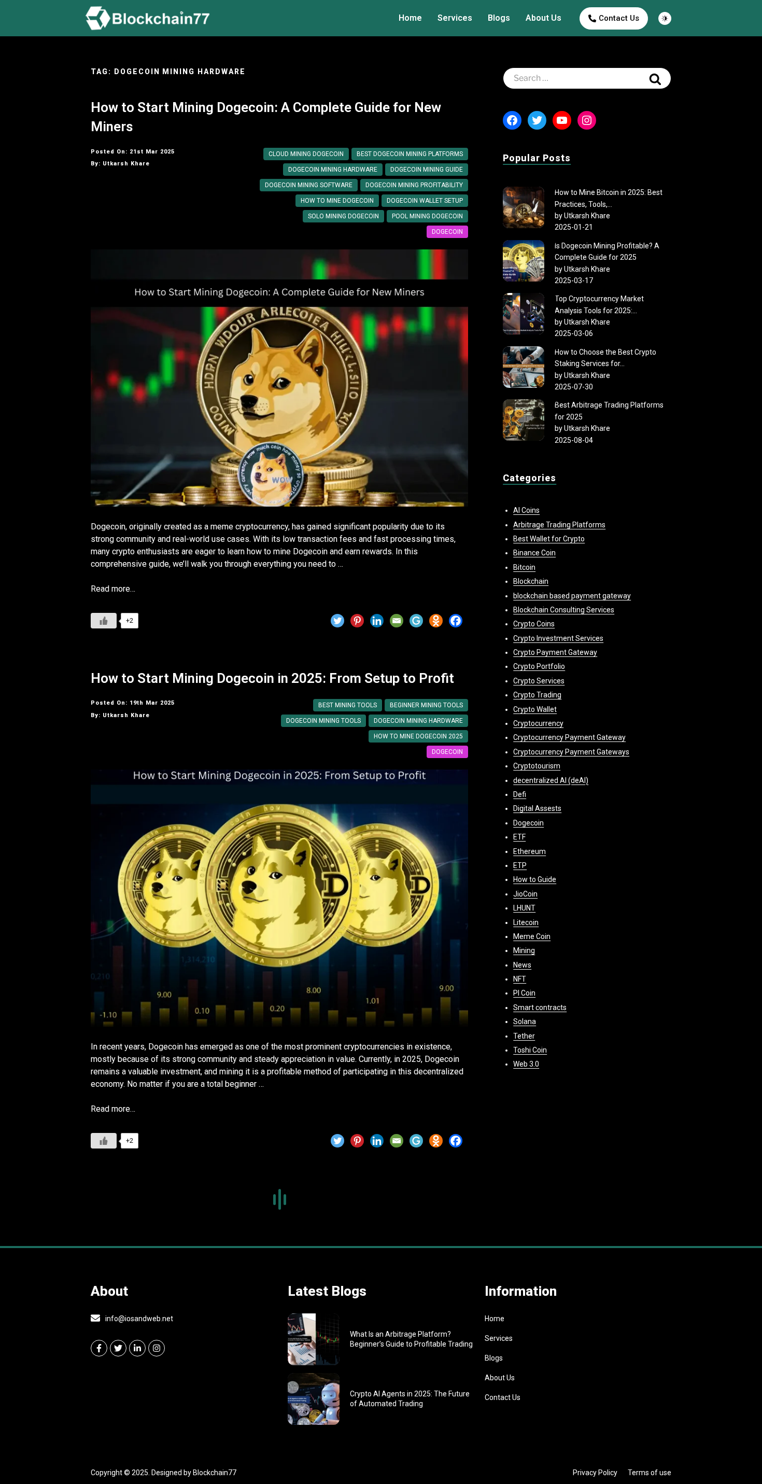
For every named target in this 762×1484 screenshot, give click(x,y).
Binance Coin (534, 553)
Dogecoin (447, 231)
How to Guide (534, 879)
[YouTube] (562, 120)
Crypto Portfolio (539, 666)
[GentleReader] (416, 620)
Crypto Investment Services (558, 638)
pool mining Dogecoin (427, 216)
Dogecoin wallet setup (425, 200)
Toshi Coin (530, 1050)
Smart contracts (540, 1007)
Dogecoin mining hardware (332, 169)
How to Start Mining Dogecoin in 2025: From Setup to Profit (272, 678)
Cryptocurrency (538, 723)
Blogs (499, 18)
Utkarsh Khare (587, 216)
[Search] (655, 78)
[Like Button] (104, 620)
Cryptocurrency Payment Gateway (569, 737)
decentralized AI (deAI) (550, 780)
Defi (519, 794)
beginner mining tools (426, 705)
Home (410, 18)
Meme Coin (532, 936)
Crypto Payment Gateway (555, 652)
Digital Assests (537, 808)
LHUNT (524, 908)
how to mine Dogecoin (337, 200)
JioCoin (525, 894)
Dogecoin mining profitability (414, 185)
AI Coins (526, 510)
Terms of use (649, 1472)
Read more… (113, 589)
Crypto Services (539, 681)
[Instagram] (586, 120)
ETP (520, 865)
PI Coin (524, 993)
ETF (519, 837)
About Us (543, 18)
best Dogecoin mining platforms (410, 154)
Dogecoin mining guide (426, 169)
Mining (524, 950)
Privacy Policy (595, 1472)
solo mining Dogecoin (343, 216)
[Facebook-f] (99, 1348)
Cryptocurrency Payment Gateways (571, 752)
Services (455, 18)
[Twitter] (337, 620)
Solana (524, 1021)
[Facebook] (455, 620)
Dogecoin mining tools (323, 720)
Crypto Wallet (535, 709)
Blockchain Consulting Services (563, 610)
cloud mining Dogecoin (306, 154)
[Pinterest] (357, 620)
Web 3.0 (526, 1064)
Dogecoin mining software (308, 185)
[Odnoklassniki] (436, 620)
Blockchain (530, 581)
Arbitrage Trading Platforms (559, 525)
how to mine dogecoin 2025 (418, 736)
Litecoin (526, 922)
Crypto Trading (537, 695)
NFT (519, 979)
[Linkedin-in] (137, 1348)
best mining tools (347, 705)
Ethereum (529, 851)
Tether (524, 1036)
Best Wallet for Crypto (549, 539)
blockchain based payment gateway (572, 596)
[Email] (396, 620)
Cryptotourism (536, 766)
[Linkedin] (377, 620)
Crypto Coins (534, 624)
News (522, 965)
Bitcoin (524, 567)
